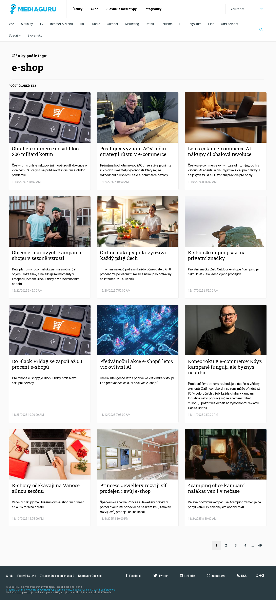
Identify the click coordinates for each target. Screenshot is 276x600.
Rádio (96, 24)
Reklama (166, 24)
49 (260, 545)
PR (181, 24)
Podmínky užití (26, 575)
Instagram (218, 575)
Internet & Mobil (61, 24)
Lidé (211, 24)
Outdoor (112, 24)
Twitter (163, 575)
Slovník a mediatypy (121, 9)
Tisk (82, 24)
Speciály (15, 35)
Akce (94, 9)
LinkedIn (189, 575)
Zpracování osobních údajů (57, 575)
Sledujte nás (236, 9)
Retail (150, 24)
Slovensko (34, 35)
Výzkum (195, 24)
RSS (244, 575)
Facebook (135, 575)
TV (41, 24)
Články (77, 9)
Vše (11, 24)
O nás (9, 575)
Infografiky (153, 9)
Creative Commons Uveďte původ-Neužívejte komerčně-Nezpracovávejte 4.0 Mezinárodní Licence (60, 589)
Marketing (132, 24)
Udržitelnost (229, 24)
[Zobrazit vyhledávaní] (261, 29)
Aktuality (27, 24)
